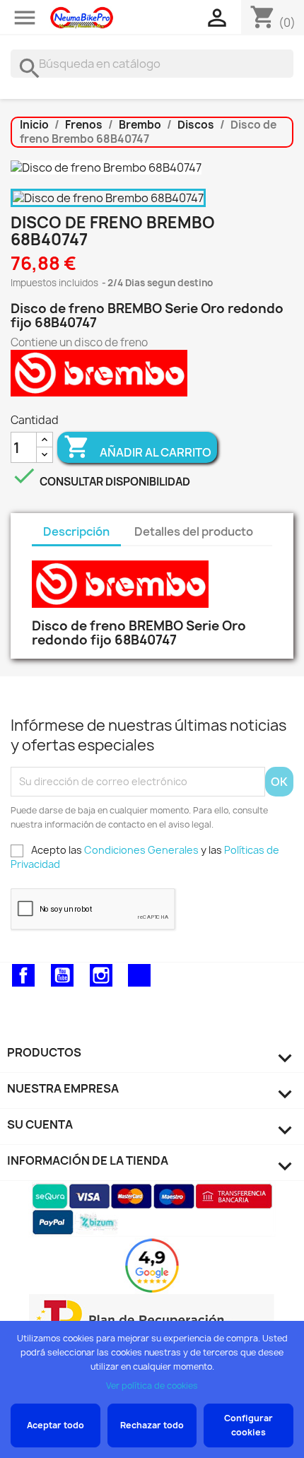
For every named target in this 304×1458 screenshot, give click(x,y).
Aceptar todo (55, 1425)
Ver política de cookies (152, 1386)
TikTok (139, 975)
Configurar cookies (248, 1425)
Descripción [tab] (76, 531)
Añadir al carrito (137, 446)
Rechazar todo (152, 1425)
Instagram (101, 975)
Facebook (23, 975)
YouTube (62, 975)
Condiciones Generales (141, 850)
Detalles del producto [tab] (193, 531)
